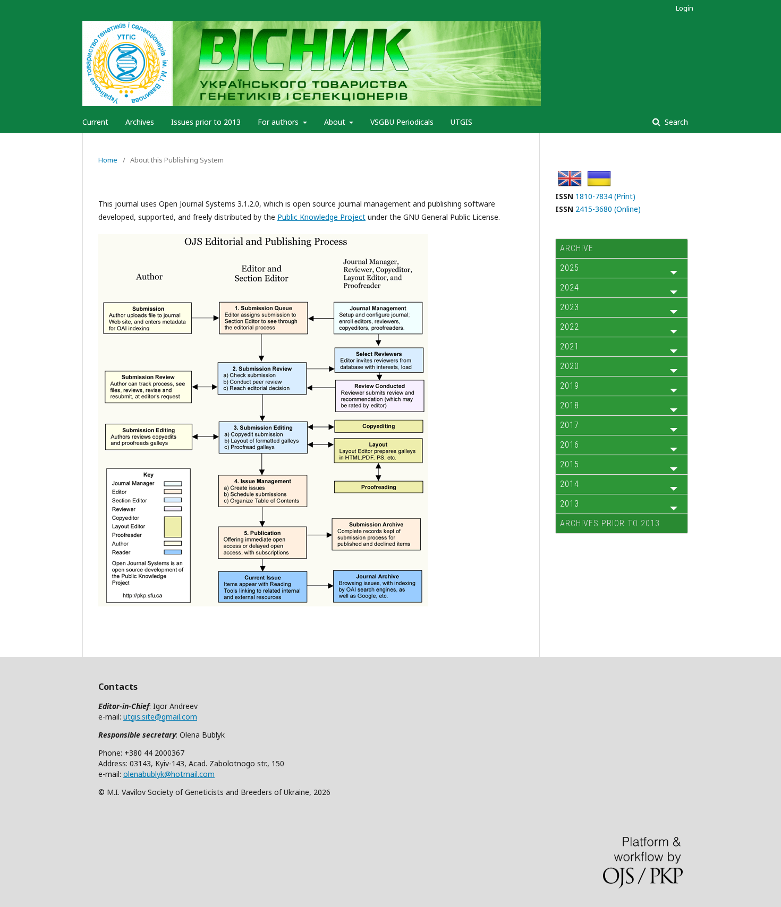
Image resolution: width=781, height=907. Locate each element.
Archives (139, 122)
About (335, 122)
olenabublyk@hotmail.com (169, 774)
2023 (569, 307)
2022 (569, 327)
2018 (569, 405)
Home (107, 160)
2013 (569, 504)
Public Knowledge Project (321, 217)
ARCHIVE (576, 248)
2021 (569, 346)
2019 (569, 386)
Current (95, 122)
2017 (569, 425)
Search (675, 122)
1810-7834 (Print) (605, 196)
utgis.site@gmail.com (160, 717)
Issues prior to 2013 (206, 122)
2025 (569, 268)
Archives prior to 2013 (610, 523)
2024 (569, 288)
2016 (569, 445)
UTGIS (461, 122)
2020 (569, 366)
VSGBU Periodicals (402, 122)
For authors (279, 122)
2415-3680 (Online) (608, 209)
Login (684, 8)
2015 (569, 464)
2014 (569, 484)
